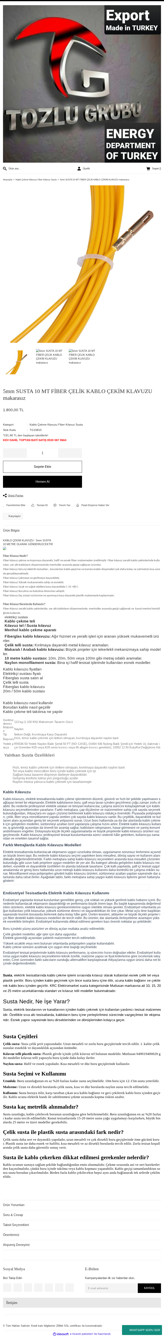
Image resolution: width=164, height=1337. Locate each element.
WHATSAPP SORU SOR (144, 1330)
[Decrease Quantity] (15, 453)
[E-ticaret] (81, 1334)
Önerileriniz (11, 1235)
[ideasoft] (61, 1334)
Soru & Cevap (13, 1215)
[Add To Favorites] (14, 505)
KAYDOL (149, 1288)
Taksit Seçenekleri (16, 1225)
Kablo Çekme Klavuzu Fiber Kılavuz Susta (56, 424)
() (156, 168)
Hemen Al (43, 481)
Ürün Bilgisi (11, 530)
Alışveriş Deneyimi (16, 1245)
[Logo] (82, 84)
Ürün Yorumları (13, 1205)
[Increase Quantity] (70, 453)
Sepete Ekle (42, 466)
